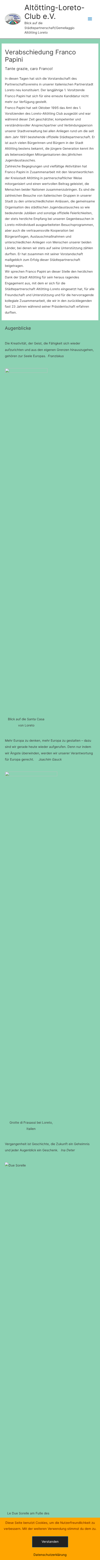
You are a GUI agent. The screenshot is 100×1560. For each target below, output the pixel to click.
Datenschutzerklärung (50, 1555)
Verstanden (50, 1541)
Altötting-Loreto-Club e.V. (54, 12)
